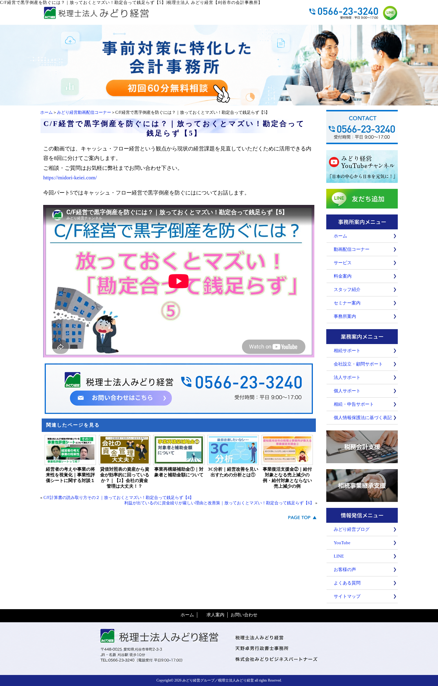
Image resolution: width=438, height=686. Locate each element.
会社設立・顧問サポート (358, 364)
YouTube (342, 542)
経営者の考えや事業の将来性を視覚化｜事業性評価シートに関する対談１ (70, 475)
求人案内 (215, 614)
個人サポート (347, 390)
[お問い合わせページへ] (219, 102)
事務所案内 (345, 316)
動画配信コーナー (351, 249)
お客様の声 (345, 569)
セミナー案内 (347, 303)
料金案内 (343, 276)
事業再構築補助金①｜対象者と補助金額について (179, 472)
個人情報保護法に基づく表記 (363, 417)
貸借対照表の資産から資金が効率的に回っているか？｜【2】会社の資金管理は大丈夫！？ (124, 478)
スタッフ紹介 (347, 289)
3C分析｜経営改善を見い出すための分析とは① (233, 472)
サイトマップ (347, 596)
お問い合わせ (244, 614)
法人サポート (347, 377)
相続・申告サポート (354, 404)
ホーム (46, 112)
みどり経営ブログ (351, 529)
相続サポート (347, 350)
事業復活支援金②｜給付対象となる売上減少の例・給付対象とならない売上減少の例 (287, 478)
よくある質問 (347, 583)
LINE (339, 556)
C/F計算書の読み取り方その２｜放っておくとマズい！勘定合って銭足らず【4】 (119, 497)
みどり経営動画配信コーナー (84, 112)
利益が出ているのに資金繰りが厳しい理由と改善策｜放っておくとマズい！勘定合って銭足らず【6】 (219, 503)
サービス (343, 262)
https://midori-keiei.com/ (70, 178)
